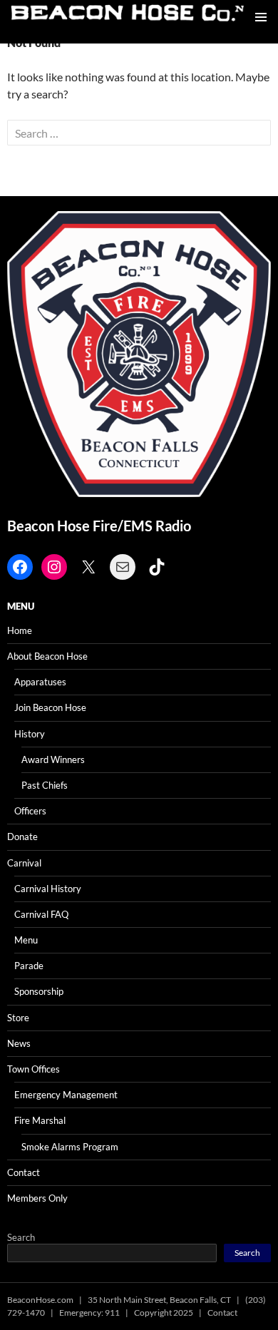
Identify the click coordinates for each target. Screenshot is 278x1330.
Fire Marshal (40, 1120)
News (19, 1043)
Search (21, 1237)
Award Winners (53, 759)
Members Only (37, 1198)
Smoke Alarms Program (69, 1146)
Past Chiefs (44, 785)
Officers (30, 811)
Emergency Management (66, 1094)
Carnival (24, 863)
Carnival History (47, 888)
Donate (22, 836)
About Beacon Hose (47, 656)
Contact (23, 1172)
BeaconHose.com (40, 1299)
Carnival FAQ (41, 914)
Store (18, 1017)
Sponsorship (38, 991)
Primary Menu (261, 17)
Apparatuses (40, 681)
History (29, 734)
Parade (28, 965)
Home (19, 630)
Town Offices (33, 1069)
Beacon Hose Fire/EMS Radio (99, 525)
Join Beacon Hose (50, 707)
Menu (26, 940)
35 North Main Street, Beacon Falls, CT (159, 1299)
